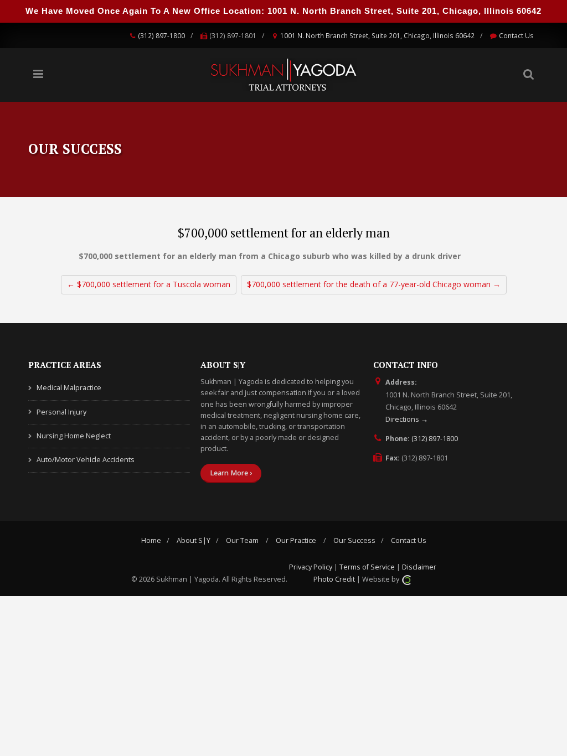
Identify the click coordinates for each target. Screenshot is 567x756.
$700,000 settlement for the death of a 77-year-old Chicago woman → (374, 284)
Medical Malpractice (69, 387)
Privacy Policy (310, 567)
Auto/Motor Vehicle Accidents (86, 459)
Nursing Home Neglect (74, 436)
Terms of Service (367, 567)
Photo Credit (334, 579)
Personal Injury (61, 412)
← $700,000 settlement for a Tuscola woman (148, 284)
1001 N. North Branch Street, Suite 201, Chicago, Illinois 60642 (377, 35)
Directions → (406, 419)
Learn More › (231, 473)
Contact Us (516, 35)
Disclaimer (419, 567)
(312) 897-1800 (161, 35)
